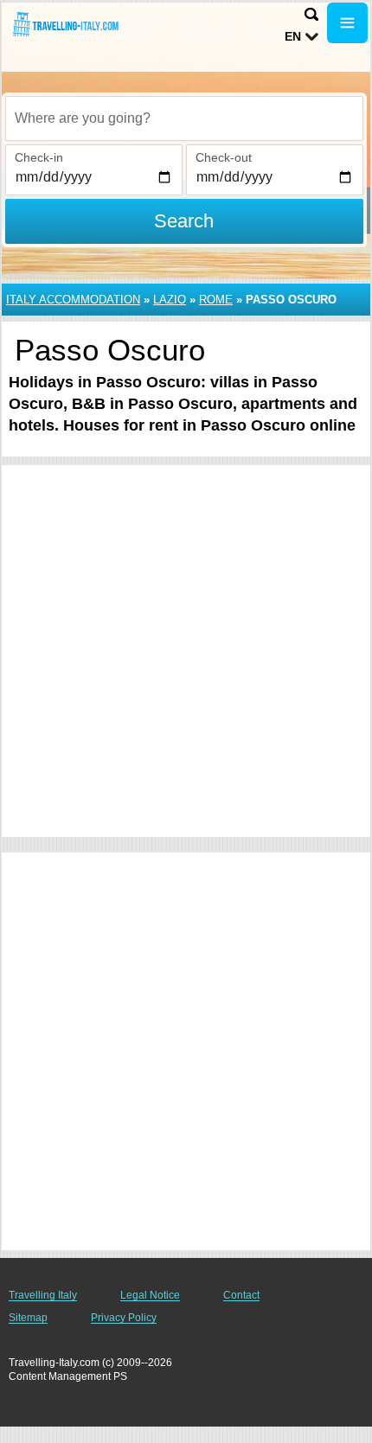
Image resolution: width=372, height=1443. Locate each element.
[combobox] (184, 118)
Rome (216, 299)
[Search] (311, 14)
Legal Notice (150, 1295)
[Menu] (347, 23)
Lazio (169, 299)
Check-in (39, 157)
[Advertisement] (186, 651)
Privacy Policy (124, 1318)
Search (184, 221)
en (293, 36)
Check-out (224, 157)
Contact (241, 1295)
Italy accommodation (73, 299)
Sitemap (28, 1318)
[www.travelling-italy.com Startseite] (65, 24)
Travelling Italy (43, 1295)
